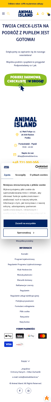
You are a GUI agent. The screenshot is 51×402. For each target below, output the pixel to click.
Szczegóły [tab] (20, 175)
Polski (24, 361)
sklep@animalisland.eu (28, 156)
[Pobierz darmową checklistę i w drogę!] (25, 74)
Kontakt (24, 254)
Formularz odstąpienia (24, 306)
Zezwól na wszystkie (25, 223)
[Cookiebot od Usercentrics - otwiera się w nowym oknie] (36, 167)
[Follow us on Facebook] (20, 390)
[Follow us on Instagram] (28, 390)
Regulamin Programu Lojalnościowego (25, 264)
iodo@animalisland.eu (28, 377)
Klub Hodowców (24, 269)
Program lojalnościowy (25, 259)
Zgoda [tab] (7, 175)
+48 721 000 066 (25, 162)
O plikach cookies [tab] (39, 175)
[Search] (8, 13)
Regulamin (24, 290)
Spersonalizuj (24, 232)
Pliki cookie (25, 311)
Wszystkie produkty (24, 241)
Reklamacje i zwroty (24, 285)
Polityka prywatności (25, 301)
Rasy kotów (25, 322)
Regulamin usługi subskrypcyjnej (24, 296)
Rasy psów (24, 317)
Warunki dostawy (24, 280)
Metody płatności (24, 275)
